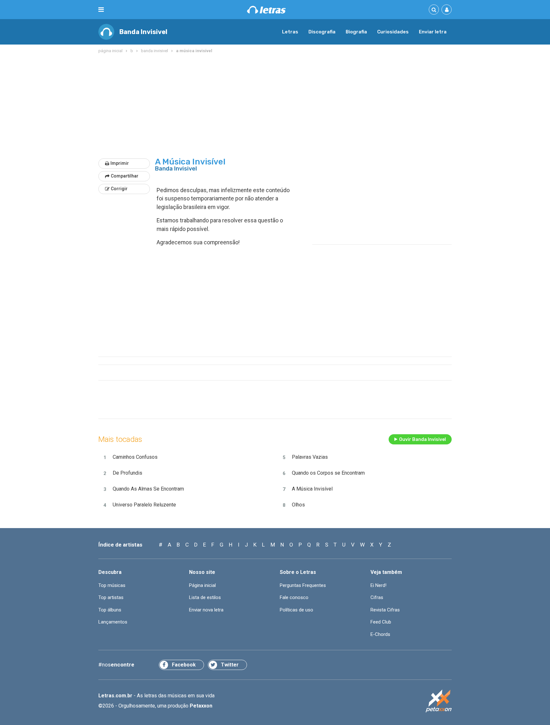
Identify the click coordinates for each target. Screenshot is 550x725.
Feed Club (380, 622)
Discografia (321, 32)
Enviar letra (433, 32)
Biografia (356, 32)
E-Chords (380, 634)
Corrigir (119, 188)
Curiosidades (393, 32)
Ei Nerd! (378, 585)
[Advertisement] (275, 106)
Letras (290, 32)
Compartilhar (124, 175)
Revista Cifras (385, 610)
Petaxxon (201, 706)
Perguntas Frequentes (303, 585)
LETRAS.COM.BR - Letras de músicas (266, 10)
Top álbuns (109, 610)
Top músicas (111, 585)
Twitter (230, 665)
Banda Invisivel (143, 32)
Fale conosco (294, 597)
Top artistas (110, 597)
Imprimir (119, 163)
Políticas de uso (296, 610)
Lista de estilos (205, 597)
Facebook (184, 665)
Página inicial (202, 585)
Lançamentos (112, 622)
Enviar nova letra (206, 610)
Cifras (376, 597)
